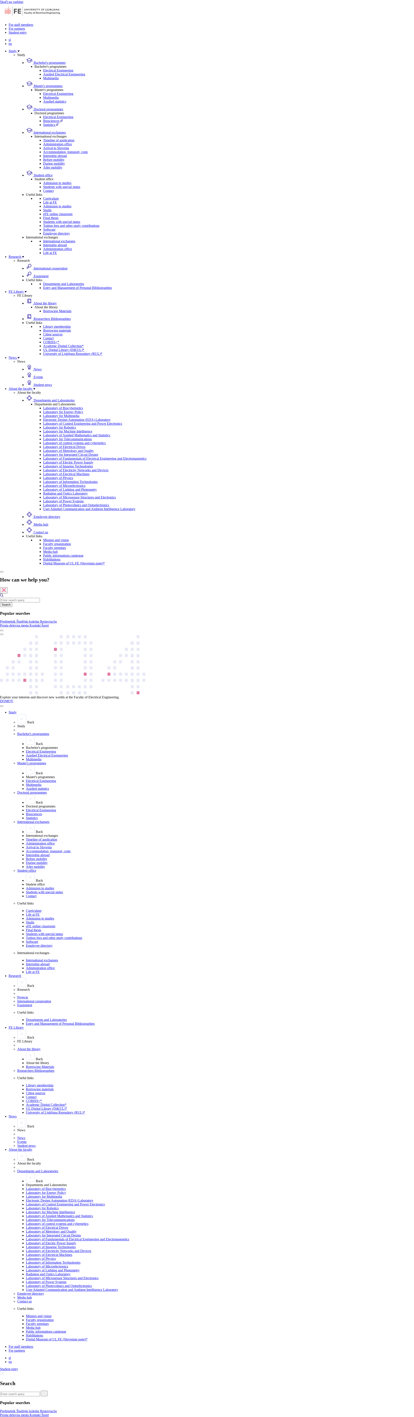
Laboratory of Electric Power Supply (68, 462)
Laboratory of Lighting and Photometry (70, 489)
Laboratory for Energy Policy (63, 412)
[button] (8, 621)
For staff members (21, 25)
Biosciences (51, 121)
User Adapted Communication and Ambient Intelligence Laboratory (89, 509)
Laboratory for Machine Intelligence (67, 431)
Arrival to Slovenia (56, 148)
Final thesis (50, 218)
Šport (45, 625)
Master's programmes (48, 86)
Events (38, 377)
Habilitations (51, 559)
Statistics (49, 125)
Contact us (40, 532)
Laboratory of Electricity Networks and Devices (75, 470)
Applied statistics (54, 101)
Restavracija (48, 621)
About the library (45, 303)
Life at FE (50, 202)
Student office (43, 175)
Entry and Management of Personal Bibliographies (77, 288)
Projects (22, 997)
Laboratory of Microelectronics (64, 485)
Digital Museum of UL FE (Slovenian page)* (74, 563)
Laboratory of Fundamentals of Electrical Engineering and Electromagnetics (94, 458)
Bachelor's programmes (49, 62)
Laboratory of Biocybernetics (63, 408)
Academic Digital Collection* (63, 346)
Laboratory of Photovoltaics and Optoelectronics (76, 505)
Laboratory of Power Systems (63, 501)
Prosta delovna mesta (15, 625)
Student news (42, 385)
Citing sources (53, 334)
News (13, 357)
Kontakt (35, 625)
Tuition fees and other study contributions (71, 225)
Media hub (40, 524)
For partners (17, 28)
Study (13, 51)
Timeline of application (58, 140)
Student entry (18, 32)
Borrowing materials (57, 330)
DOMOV (6, 701)
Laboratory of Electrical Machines (66, 474)
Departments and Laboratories (63, 284)
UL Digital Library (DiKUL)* (63, 350)
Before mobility (53, 159)
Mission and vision (56, 540)
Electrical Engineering (58, 70)
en (10, 43)
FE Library (17, 291)
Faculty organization (57, 544)
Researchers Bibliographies (52, 319)
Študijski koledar (28, 621)
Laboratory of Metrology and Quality (68, 451)
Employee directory (56, 233)
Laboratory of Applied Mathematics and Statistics (76, 435)
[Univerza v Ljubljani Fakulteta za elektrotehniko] (32, 17)
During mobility (54, 163)
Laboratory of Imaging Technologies (68, 466)
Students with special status (61, 187)
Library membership (57, 326)
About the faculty (21, 388)
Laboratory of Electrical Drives (64, 447)
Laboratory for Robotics (59, 427)
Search (6, 604)
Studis (47, 210)
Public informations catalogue (63, 555)
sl (10, 40)
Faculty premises (54, 548)
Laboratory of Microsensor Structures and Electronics (79, 497)
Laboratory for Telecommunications (67, 439)
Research (15, 257)
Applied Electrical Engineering (64, 74)
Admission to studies (57, 183)
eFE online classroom (57, 214)
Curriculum (51, 198)
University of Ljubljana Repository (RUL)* (72, 354)
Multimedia (51, 78)
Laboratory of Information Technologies (70, 482)
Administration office (57, 144)
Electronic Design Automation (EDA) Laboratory (77, 420)
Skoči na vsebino (11, 2)
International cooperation (50, 268)
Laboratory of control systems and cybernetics (74, 443)
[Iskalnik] (1, 571)
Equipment (41, 276)
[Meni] (1, 634)
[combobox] (20, 600)
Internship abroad (55, 156)
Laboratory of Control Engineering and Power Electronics (82, 423)
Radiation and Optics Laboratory (65, 493)
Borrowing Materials (57, 311)
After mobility (52, 167)
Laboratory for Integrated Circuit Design (70, 454)
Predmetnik (8, 621)
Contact (48, 191)
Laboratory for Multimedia (61, 416)
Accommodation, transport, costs (65, 152)
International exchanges (49, 132)
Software (49, 229)
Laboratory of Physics (58, 478)
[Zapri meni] (1, 706)
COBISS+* (51, 342)
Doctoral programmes (48, 109)
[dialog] (207, 602)
